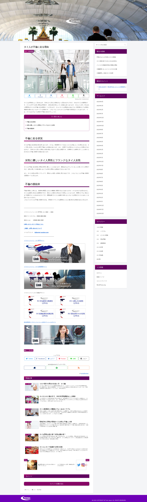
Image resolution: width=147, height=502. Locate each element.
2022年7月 (100, 133)
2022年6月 (100, 137)
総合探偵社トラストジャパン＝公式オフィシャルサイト (40, 322)
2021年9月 (100, 169)
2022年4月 (100, 145)
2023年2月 (100, 109)
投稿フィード (100, 277)
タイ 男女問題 (29, 350)
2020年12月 (100, 205)
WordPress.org (101, 285)
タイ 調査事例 (101, 243)
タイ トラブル (101, 231)
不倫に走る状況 (31, 122)
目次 (55, 116)
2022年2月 (100, 153)
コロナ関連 (100, 227)
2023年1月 (100, 113)
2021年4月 (100, 189)
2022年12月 (100, 117)
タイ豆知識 (100, 255)
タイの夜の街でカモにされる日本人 (107, 61)
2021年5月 (100, 185)
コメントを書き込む (57, 484)
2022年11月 (100, 121)
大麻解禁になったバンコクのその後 (107, 69)
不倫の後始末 (30, 128)
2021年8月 (100, 173)
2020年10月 (100, 213)
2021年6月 (100, 181)
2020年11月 (100, 209)
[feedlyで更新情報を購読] (56, 368)
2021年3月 (100, 193)
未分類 (98, 259)
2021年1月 (100, 201)
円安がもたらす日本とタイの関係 (106, 57)
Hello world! (102, 87)
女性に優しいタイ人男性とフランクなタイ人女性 (41, 125)
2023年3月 (100, 105)
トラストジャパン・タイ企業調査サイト (35, 266)
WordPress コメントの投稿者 (116, 87)
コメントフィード (102, 281)
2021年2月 (100, 197)
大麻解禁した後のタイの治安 (105, 73)
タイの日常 (100, 247)
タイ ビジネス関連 (102, 235)
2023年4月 (100, 101)
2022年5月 (100, 141)
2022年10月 (100, 125)
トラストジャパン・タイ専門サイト (34, 240)
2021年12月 (100, 161)
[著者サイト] (34, 368)
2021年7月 (100, 177)
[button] (125, 45)
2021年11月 (100, 165)
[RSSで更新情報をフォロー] (78, 368)
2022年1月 (100, 157)
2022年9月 (100, 129)
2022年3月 (100, 149)
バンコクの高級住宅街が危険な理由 (107, 65)
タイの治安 (100, 251)
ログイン (99, 273)
